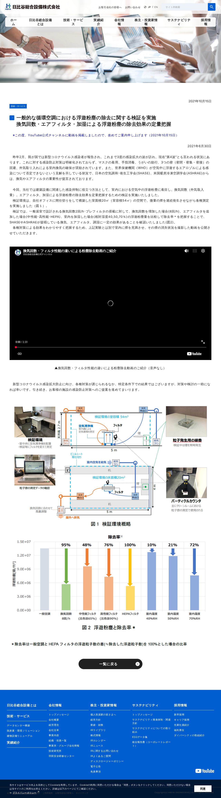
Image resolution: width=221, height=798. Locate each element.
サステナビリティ (145, 705)
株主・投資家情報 (103, 705)
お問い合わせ (133, 7)
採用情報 (180, 705)
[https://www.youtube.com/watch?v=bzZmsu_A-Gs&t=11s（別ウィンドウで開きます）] (204, 770)
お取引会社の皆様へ (110, 7)
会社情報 (55, 705)
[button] (27, 724)
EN (156, 7)
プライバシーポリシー (24, 792)
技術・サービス (18, 716)
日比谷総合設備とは (22, 705)
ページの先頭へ (214, 699)
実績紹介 (13, 742)
